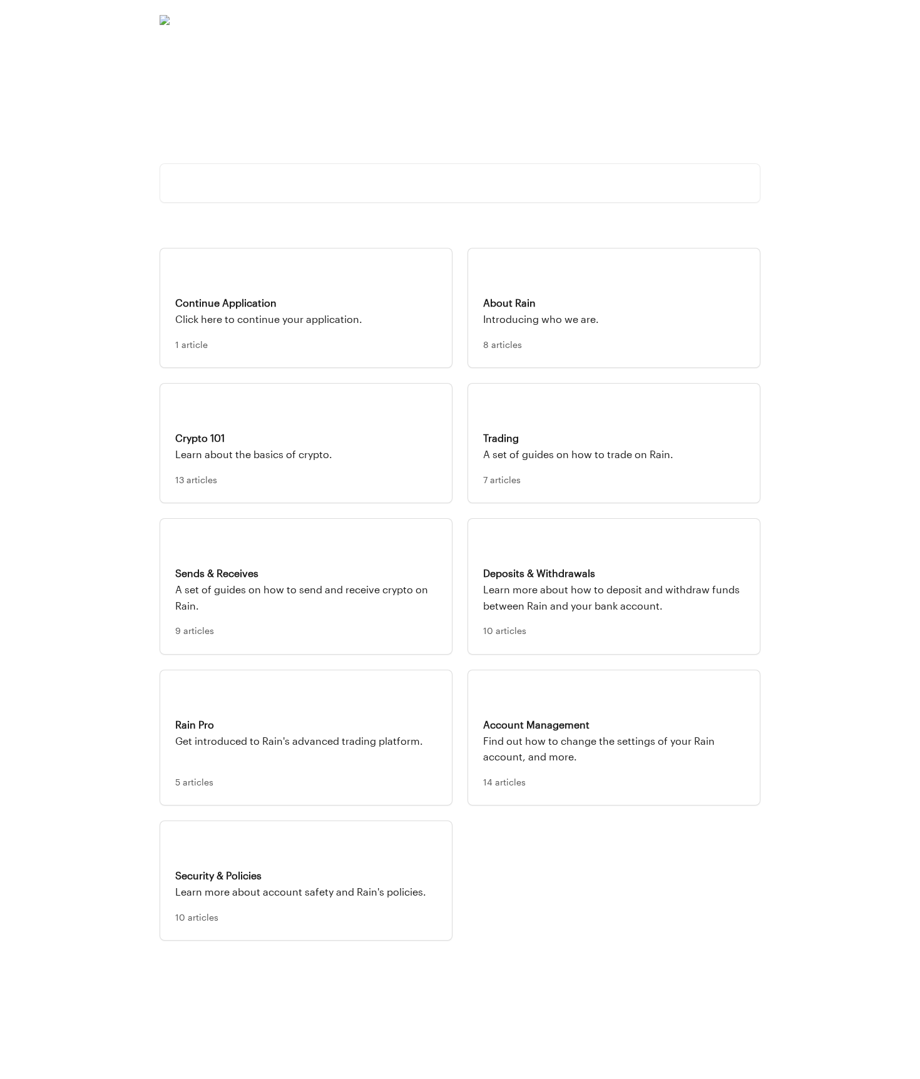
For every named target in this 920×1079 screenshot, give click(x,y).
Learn (679, 20)
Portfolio (592, 20)
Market (639, 20)
